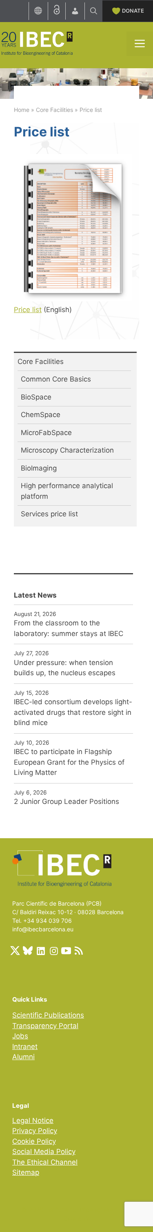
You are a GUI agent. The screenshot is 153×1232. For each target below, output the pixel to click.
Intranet (25, 1046)
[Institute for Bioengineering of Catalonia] (36, 43)
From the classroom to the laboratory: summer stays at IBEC (68, 628)
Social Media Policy (43, 1151)
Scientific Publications (48, 1015)
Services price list (49, 514)
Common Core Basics (56, 379)
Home (21, 109)
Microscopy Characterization (67, 450)
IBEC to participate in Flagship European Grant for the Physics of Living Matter (69, 762)
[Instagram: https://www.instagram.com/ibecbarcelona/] (53, 950)
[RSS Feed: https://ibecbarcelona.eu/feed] (79, 950)
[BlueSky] (28, 950)
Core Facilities (54, 109)
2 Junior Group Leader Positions (66, 801)
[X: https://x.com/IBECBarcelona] (15, 950)
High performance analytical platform (67, 491)
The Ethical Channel (45, 1162)
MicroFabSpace (46, 433)
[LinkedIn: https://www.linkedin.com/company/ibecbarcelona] (40, 950)
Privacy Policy (34, 1131)
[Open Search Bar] (93, 11)
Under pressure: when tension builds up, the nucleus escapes (64, 667)
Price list (28, 310)
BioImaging (39, 468)
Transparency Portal (45, 1026)
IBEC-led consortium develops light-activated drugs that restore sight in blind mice (73, 712)
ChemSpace (40, 415)
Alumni (23, 1057)
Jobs (20, 1036)
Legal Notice (32, 1120)
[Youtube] (66, 950)
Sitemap (25, 1172)
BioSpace (36, 397)
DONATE (133, 10)
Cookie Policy (34, 1141)
